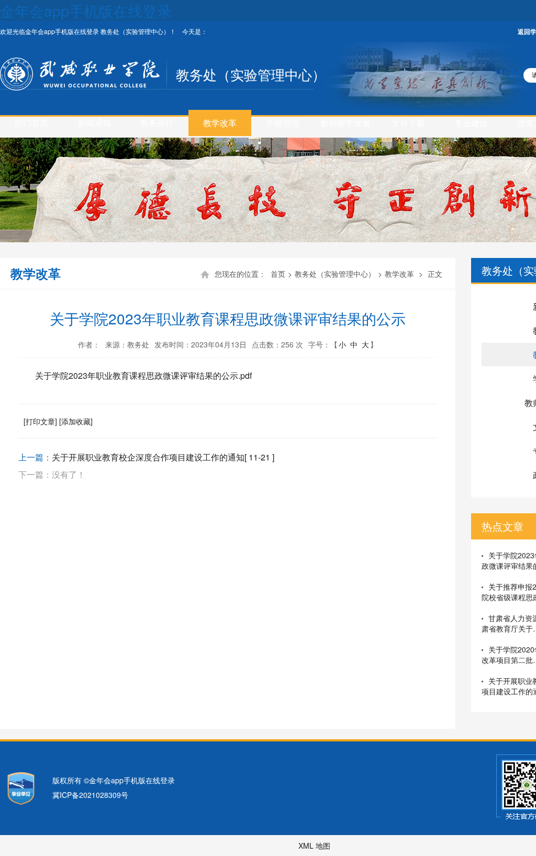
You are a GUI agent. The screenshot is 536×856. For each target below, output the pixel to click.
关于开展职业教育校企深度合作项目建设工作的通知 (148, 457)
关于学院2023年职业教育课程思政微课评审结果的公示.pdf (143, 375)
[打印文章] (40, 421)
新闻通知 (94, 123)
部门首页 (31, 123)
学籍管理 (282, 123)
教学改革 (220, 123)
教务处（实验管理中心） (251, 74)
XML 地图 (314, 845)
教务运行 (157, 123)
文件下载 (408, 123)
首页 (278, 273)
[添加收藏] (76, 421)
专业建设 (471, 123)
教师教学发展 (345, 123)
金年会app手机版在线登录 (86, 10)
